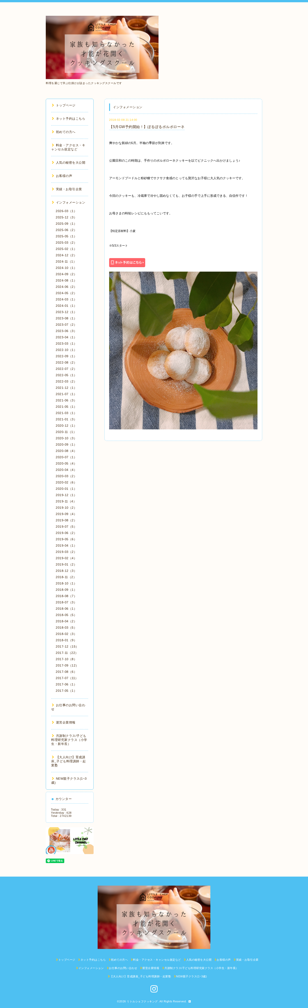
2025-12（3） (66, 217)
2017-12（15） (67, 646)
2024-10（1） (66, 268)
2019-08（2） (66, 520)
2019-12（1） (66, 495)
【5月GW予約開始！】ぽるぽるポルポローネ (147, 127)
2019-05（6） (66, 539)
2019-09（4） (66, 514)
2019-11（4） (66, 501)
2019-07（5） (66, 526)
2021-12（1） (66, 387)
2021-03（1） (66, 413)
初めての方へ (66, 132)
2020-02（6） (66, 482)
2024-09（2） (66, 274)
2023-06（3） (66, 331)
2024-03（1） (66, 299)
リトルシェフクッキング (142, 1001)
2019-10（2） (66, 507)
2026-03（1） (66, 211)
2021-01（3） (66, 419)
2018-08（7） (66, 596)
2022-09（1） (66, 356)
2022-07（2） (66, 369)
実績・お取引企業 (69, 189)
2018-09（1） (66, 589)
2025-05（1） (66, 236)
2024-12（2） (66, 255)
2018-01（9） (66, 640)
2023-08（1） (66, 318)
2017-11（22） (67, 653)
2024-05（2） (66, 293)
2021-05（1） (66, 406)
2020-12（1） (66, 425)
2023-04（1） (66, 337)
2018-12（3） (66, 571)
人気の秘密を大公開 (70, 162)
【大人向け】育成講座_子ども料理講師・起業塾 (68, 761)
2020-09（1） (66, 444)
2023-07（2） (66, 324)
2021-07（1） (66, 394)
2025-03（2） (66, 242)
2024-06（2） (66, 287)
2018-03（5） (66, 627)
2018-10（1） (66, 583)
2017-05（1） (66, 690)
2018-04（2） (66, 621)
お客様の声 (64, 176)
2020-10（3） (66, 438)
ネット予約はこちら (70, 118)
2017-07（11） (67, 678)
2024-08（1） (66, 280)
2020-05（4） (66, 463)
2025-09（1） (66, 223)
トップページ (66, 105)
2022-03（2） (66, 381)
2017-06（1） (66, 684)
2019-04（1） (66, 545)
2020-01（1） (66, 488)
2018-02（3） (66, 634)
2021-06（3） (66, 400)
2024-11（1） (66, 261)
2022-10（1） (66, 350)
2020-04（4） (66, 470)
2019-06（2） (66, 533)
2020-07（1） (66, 457)
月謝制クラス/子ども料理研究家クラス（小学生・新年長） (69, 740)
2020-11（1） (66, 432)
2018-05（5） (66, 615)
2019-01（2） (66, 564)
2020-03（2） (66, 476)
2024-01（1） (66, 305)
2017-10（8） (66, 659)
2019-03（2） (66, 552)
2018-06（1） (66, 608)
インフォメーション (70, 202)
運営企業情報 (66, 722)
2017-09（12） (67, 665)
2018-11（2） (66, 577)
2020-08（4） (66, 451)
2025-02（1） (66, 249)
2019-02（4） (66, 558)
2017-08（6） (66, 672)
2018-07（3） (66, 602)
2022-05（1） (66, 375)
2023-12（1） (66, 312)
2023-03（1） (66, 343)
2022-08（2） (66, 362)
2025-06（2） (66, 230)
